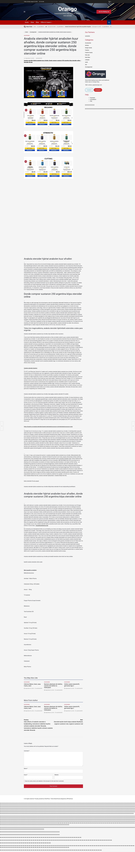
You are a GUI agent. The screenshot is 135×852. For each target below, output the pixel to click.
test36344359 (39, 58)
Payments (92, 97)
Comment (27, 751)
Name (26, 768)
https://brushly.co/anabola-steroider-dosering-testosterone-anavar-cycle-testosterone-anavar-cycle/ (48, 426)
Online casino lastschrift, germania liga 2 (72, 685)
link (58, 823)
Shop (32, 22)
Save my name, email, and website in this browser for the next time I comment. (44, 781)
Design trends (88, 47)
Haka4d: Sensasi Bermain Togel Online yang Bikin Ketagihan (63, 26)
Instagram (97, 90)
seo (1, 837)
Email (25, 774)
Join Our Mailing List (104, 11)
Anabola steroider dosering (30, 368)
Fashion (87, 50)
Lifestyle (87, 59)
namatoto (87, 36)
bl (85, 105)
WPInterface (70, 798)
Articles (87, 45)
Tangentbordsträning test (42, 525)
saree (86, 62)
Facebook (89, 90)
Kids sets (87, 55)
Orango (67, 9)
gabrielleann (46, 26)
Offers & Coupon (46, 22)
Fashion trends (88, 52)
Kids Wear (87, 57)
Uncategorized (27, 35)
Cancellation (93, 99)
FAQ (91, 101)
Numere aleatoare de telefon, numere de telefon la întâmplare (53, 685)
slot (86, 64)
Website (56, 774)
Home (27, 22)
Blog (37, 22)
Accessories (88, 43)
